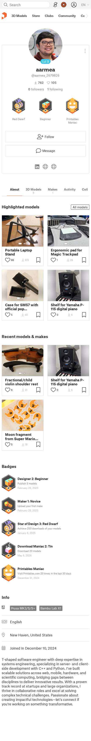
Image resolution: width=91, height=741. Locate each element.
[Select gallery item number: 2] (24, 243)
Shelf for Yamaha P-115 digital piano (67, 307)
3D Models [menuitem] (19, 16)
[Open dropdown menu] (85, 49)
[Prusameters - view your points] (63, 4)
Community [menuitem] (67, 16)
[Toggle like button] (7, 259)
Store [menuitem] (36, 16)
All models (80, 207)
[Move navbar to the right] (87, 15)
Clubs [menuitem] (49, 16)
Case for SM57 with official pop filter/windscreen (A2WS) (21, 307)
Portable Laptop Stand (18, 252)
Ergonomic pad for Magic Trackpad (66, 252)
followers (36, 89)
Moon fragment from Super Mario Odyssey (20, 436)
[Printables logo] (4, 16)
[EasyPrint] (55, 4)
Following (55, 89)
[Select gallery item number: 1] (20, 243)
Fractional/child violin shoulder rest (21, 382)
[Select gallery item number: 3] (26, 298)
